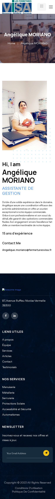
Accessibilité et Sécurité (16, 409)
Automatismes (11, 414)
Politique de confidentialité (28, 491)
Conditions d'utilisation (28, 488)
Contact (7, 361)
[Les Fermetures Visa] (17, 7)
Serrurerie (8, 398)
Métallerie (8, 392)
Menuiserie (8, 387)
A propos (7, 339)
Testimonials (9, 367)
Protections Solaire (13, 403)
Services (7, 350)
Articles (6, 356)
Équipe (6, 345)
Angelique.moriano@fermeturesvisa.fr (27, 250)
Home (11, 43)
